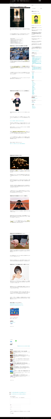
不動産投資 (33, 87)
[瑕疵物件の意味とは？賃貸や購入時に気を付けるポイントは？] (11, 356)
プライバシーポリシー (21, 3)
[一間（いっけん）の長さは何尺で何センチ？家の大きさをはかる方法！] (11, 360)
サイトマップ (17, 3)
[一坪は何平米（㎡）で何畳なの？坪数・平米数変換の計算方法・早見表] (11, 372)
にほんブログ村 (33, 102)
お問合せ (15, 3)
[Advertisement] (20, 85)
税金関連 (33, 92)
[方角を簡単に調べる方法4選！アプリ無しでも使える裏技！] (11, 352)
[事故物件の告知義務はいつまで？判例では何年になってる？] (11, 376)
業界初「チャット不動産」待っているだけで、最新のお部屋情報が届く (17, 143)
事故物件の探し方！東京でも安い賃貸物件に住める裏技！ (16, 39)
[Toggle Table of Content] (21, 38)
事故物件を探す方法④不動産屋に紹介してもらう (15, 42)
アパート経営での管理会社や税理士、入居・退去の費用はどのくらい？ (18, 392)
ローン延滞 (33, 85)
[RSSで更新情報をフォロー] (40, 0)
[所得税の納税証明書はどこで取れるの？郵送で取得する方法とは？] (11, 368)
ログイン (33, 105)
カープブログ (40, 69)
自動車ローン (33, 93)
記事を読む (14, 353)
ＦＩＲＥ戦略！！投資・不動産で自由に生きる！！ (20, 0)
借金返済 (33, 90)
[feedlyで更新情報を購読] (39, 0)
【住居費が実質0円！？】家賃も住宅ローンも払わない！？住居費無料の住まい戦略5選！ (36, 63)
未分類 (33, 91)
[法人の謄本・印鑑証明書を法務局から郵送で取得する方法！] (11, 364)
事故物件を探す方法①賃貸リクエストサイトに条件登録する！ (16, 40)
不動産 (29, 7)
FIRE (32, 81)
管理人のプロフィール (11, 3)
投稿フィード (33, 106)
